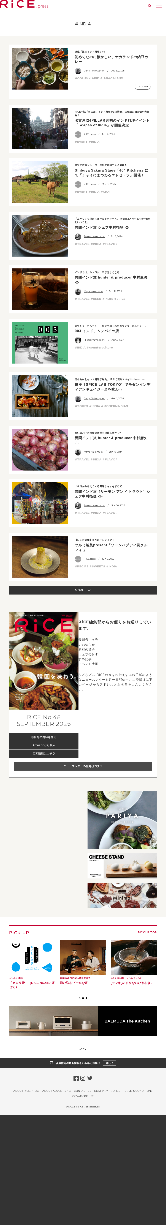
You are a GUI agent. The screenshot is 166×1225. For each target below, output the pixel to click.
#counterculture (100, 347)
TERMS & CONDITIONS (137, 1090)
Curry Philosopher (94, 70)
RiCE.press (90, 134)
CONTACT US (82, 1090)
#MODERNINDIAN (114, 406)
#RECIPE (81, 566)
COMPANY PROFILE (107, 1090)
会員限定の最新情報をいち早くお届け (85, 1063)
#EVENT (81, 141)
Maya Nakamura (93, 291)
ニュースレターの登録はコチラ (83, 766)
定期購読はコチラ (44, 753)
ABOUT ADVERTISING (56, 1090)
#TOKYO (81, 406)
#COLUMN (83, 78)
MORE (80, 590)
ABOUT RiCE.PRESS (26, 1090)
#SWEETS (97, 566)
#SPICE (120, 298)
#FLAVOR (110, 244)
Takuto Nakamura (94, 236)
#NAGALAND (113, 78)
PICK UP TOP (147, 932)
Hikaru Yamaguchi (95, 339)
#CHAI (105, 191)
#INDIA (97, 78)
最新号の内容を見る (43, 737)
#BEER (96, 298)
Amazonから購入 (43, 745)
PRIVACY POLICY (83, 1096)
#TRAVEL (82, 244)
